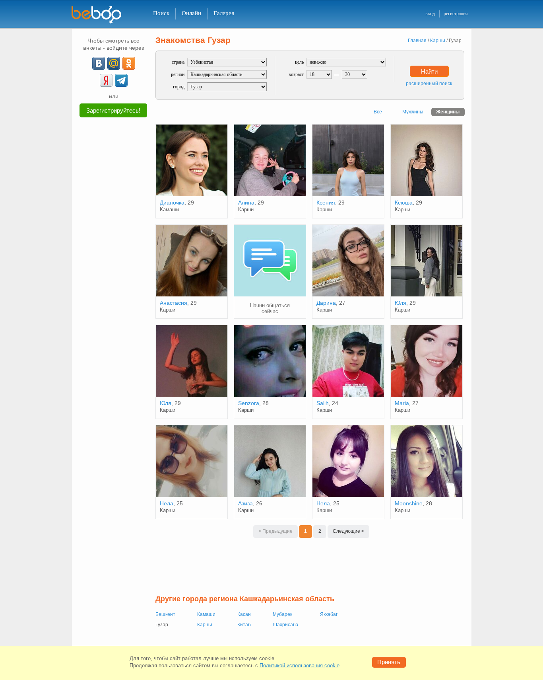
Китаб (244, 624)
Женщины (448, 112)
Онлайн (191, 13)
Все (378, 112)
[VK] (98, 63)
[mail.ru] (113, 63)
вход (430, 13)
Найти (429, 71)
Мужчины (412, 112)
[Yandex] (106, 80)
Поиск (161, 13)
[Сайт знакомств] (101, 15)
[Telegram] (121, 80)
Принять (388, 662)
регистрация (456, 13)
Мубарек (282, 614)
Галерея (223, 13)
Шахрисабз (285, 624)
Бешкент (165, 614)
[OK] (128, 63)
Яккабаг (328, 614)
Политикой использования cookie (299, 665)
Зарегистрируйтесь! (113, 110)
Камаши (206, 614)
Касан (244, 614)
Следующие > (348, 531)
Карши (204, 624)
